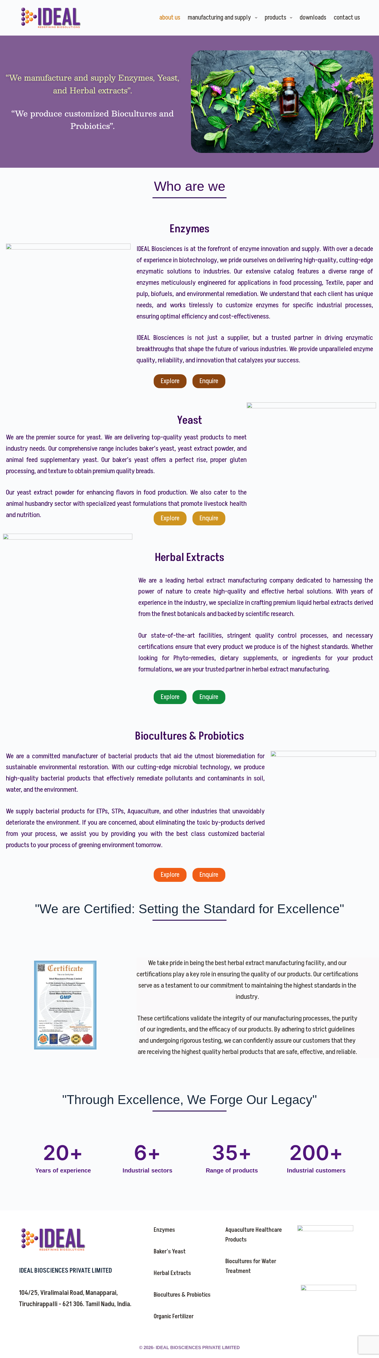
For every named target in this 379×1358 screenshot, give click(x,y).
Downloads (313, 17)
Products (275, 17)
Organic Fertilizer (174, 1316)
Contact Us (347, 17)
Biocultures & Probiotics (182, 1295)
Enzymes (164, 1230)
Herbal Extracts (172, 1273)
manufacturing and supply (219, 17)
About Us (169, 17)
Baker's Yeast (170, 1251)
